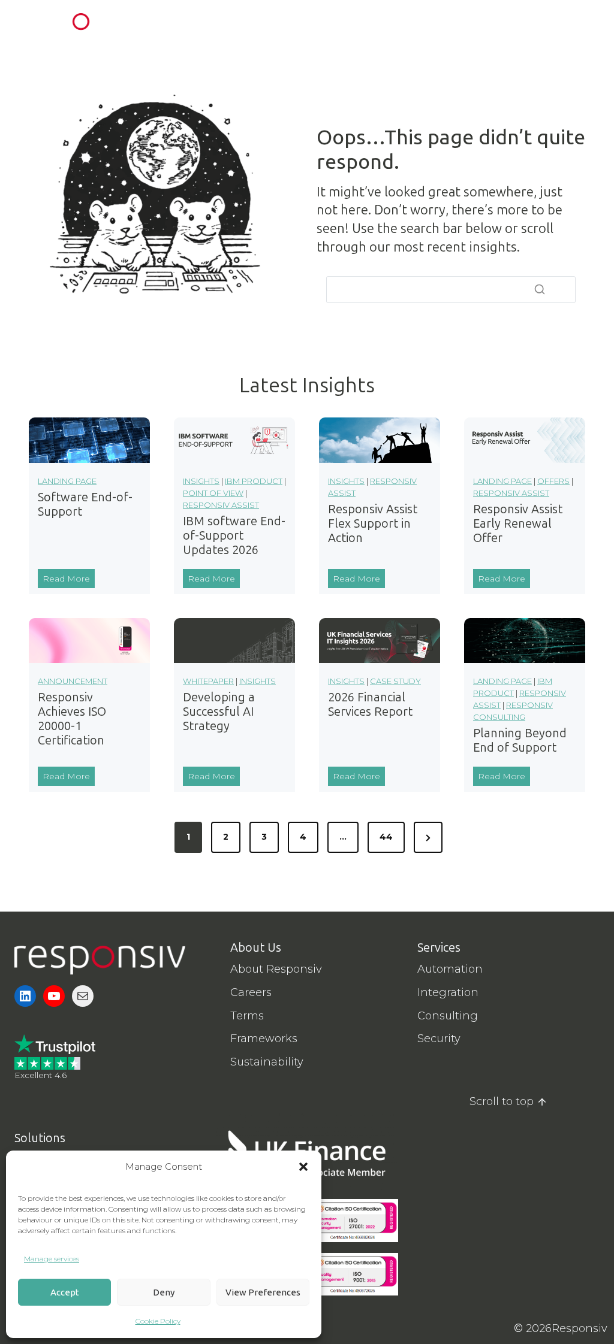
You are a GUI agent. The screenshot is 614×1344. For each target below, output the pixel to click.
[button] (303, 1167)
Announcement (72, 681)
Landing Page (67, 481)
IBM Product (253, 481)
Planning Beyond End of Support (520, 740)
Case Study (395, 681)
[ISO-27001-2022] (352, 1220)
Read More (69, 580)
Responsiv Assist (221, 505)
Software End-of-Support (85, 504)
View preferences (262, 1292)
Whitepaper (208, 681)
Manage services (51, 1258)
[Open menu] (585, 23)
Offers (553, 481)
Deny (163, 1292)
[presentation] (89, 440)
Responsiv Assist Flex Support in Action (372, 523)
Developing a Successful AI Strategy (219, 711)
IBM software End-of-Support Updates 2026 (234, 535)
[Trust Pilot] (54, 1044)
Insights (201, 481)
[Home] (99, 960)
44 (386, 836)
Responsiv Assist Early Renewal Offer (517, 523)
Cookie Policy (158, 1320)
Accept (64, 1292)
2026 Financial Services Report (370, 704)
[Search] (540, 289)
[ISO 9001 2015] (352, 1274)
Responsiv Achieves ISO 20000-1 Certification (72, 718)
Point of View (213, 493)
